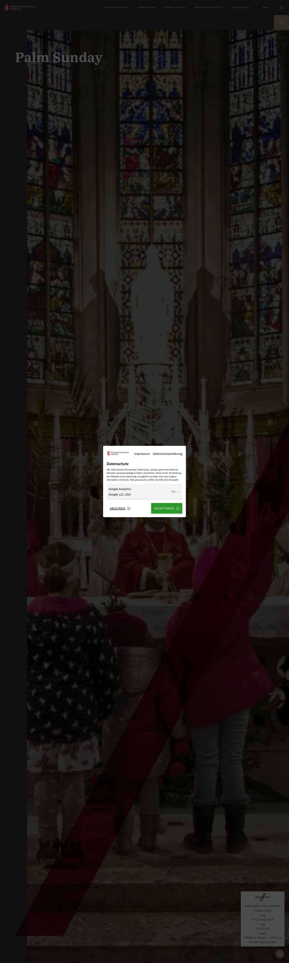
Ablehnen (118, 508)
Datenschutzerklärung (167, 453)
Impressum (142, 453)
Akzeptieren (164, 508)
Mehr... (174, 491)
